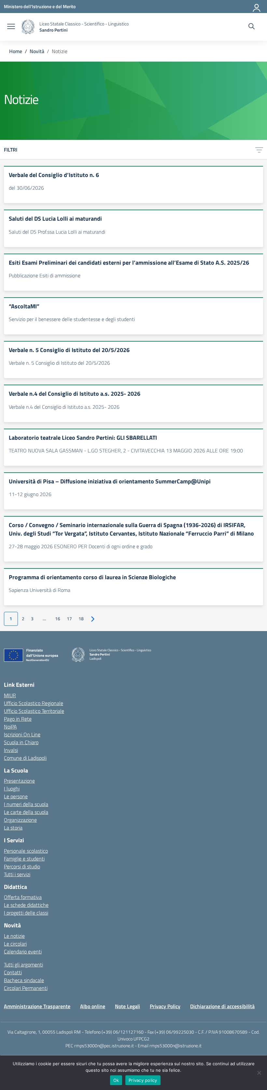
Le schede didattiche (26, 905)
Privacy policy (143, 1080)
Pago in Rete (18, 719)
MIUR (10, 695)
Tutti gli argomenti (23, 964)
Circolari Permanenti (26, 988)
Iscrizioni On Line (22, 734)
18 (81, 618)
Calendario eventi (23, 951)
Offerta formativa (23, 897)
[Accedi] (257, 6)
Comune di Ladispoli (25, 758)
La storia (13, 828)
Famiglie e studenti (24, 858)
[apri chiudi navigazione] (11, 27)
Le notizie (14, 936)
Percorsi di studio (22, 866)
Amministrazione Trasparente (37, 1006)
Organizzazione (20, 820)
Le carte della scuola (26, 812)
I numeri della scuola (26, 804)
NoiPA (10, 726)
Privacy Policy (165, 1006)
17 (69, 618)
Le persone (16, 796)
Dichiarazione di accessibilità (222, 1006)
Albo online (92, 1006)
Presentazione (19, 781)
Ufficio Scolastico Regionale (33, 703)
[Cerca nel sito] (251, 27)
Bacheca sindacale (24, 980)
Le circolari (15, 944)
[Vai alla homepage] (28, 27)
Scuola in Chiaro (21, 742)
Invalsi (11, 750)
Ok (116, 1080)
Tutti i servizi (17, 874)
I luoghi (12, 788)
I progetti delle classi (26, 913)
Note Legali (127, 1006)
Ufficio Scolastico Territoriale (34, 711)
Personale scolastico (26, 851)
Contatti (13, 972)
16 (57, 618)
